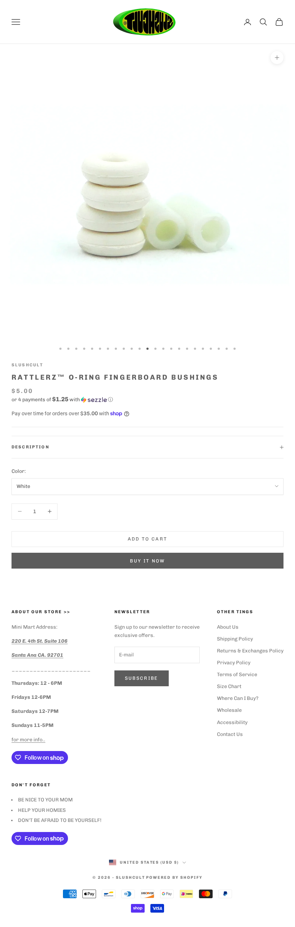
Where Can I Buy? (237, 698)
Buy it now (147, 561)
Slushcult (27, 364)
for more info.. (28, 740)
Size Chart (229, 686)
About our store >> (41, 611)
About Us (228, 627)
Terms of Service (237, 674)
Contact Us (230, 734)
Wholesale (229, 710)
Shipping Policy (235, 639)
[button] (147, 399)
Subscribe (141, 678)
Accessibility (232, 722)
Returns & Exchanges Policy (250, 651)
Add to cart (148, 539)
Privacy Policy (233, 663)
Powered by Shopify (174, 877)
